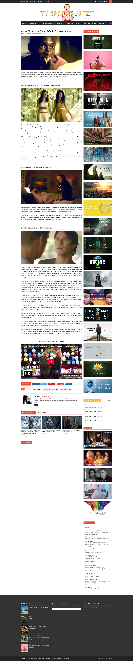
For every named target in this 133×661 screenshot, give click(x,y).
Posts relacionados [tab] (28, 412)
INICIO (24, 23)
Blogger (54, 658)
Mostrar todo (109, 591)
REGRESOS (70, 23)
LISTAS (94, 23)
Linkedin (69, 384)
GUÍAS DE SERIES (33, 23)
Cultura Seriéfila (90, 565)
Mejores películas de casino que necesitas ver (97, 589)
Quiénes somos (25, 1)
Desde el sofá (89, 561)
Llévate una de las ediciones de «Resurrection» (97, 538)
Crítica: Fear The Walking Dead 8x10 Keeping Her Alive (51, 430)
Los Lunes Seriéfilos (91, 579)
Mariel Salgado (25, 33)
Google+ (61, 384)
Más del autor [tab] (41, 412)
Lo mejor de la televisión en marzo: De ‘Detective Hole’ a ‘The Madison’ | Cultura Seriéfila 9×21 (96, 568)
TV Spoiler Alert (31, 658)
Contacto (32, 1)
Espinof (87, 527)
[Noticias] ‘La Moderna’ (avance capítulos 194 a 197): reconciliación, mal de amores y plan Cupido (97, 582)
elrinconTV (88, 587)
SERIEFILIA (102, 23)
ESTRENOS (60, 23)
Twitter (45, 384)
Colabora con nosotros (43, 1)
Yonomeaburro (90, 573)
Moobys (87, 537)
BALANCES (78, 23)
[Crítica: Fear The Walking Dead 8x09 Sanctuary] (72, 422)
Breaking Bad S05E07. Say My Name (38, 607)
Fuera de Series (90, 549)
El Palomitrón (89, 541)
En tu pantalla (89, 555)
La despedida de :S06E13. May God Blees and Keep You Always (39, 637)
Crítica (28, 389)
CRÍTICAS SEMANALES (47, 23)
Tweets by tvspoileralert (90, 607)
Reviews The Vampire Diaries (51, 389)
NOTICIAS (87, 23)
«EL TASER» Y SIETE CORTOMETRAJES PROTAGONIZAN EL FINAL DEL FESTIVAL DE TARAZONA (96, 544)
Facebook (36, 384)
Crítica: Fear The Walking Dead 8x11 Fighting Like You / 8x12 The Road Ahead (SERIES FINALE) (30, 432)
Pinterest (52, 384)
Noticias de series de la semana (93, 407)
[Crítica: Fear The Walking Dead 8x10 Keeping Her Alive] (51, 422)
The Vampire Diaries (66, 389)
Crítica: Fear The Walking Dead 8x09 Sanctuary (71, 430)
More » (109, 400)
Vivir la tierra (88, 563)
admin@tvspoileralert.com (63, 658)
